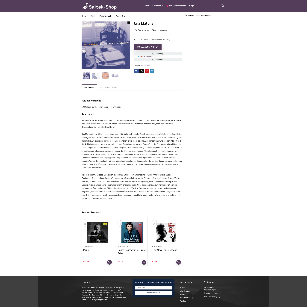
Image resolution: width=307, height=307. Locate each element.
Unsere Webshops (187, 298)
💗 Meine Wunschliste (176, 6)
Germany (148, 56)
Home (84, 16)
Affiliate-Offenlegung (212, 297)
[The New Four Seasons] (166, 232)
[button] (128, 22)
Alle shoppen (185, 291)
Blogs (191, 6)
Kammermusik (105, 16)
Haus (147, 6)
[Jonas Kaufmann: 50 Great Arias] (132, 232)
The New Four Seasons (164, 250)
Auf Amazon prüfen (147, 47)
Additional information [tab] (108, 88)
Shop (92, 16)
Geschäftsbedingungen (213, 293)
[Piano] (97, 232)
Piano (86, 250)
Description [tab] (89, 88)
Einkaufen (156, 6)
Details (168, 40)
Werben (183, 301)
